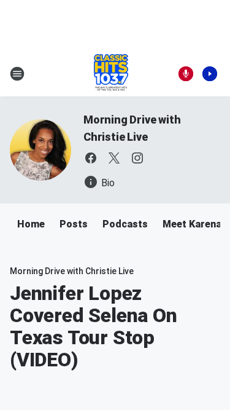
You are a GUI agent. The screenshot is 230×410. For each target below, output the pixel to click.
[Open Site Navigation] (17, 73)
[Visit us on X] (114, 158)
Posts (73, 224)
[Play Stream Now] (209, 73)
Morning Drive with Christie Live (72, 271)
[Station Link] (111, 73)
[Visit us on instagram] (137, 158)
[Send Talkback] (185, 73)
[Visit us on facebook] (90, 158)
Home (31, 224)
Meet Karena (192, 224)
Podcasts (125, 224)
